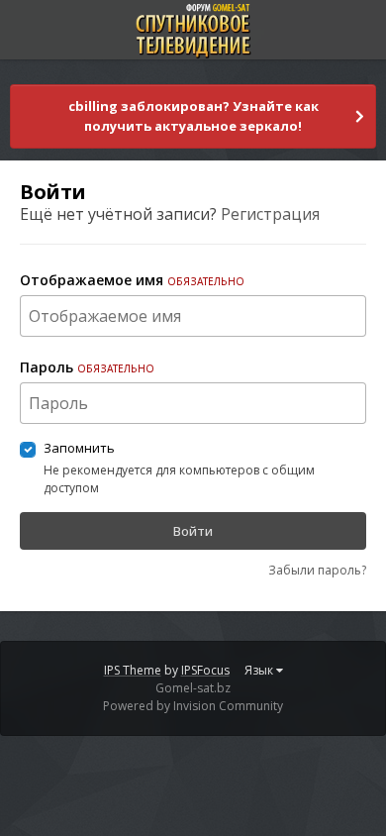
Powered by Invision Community (193, 705)
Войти (193, 531)
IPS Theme (132, 670)
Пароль (87, 367)
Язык (260, 670)
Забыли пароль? (317, 570)
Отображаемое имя (132, 279)
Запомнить (79, 448)
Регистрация (270, 214)
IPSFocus (205, 670)
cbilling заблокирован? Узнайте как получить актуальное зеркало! (193, 116)
